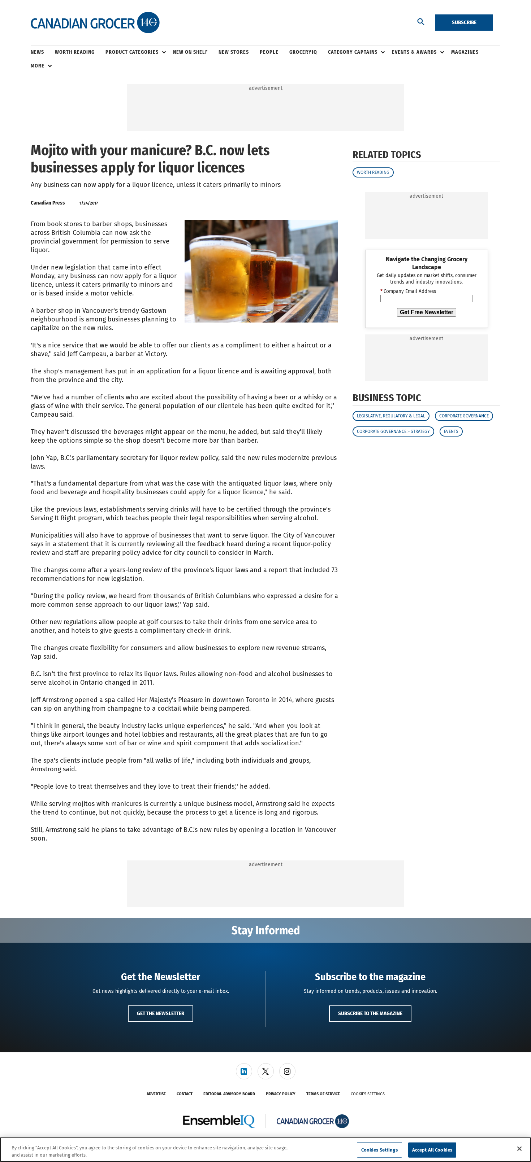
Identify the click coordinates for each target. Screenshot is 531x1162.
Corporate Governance (464, 415)
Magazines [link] (465, 52)
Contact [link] (185, 1094)
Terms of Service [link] (323, 1094)
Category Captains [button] (352, 52)
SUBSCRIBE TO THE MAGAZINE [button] (370, 1013)
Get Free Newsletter (426, 312)
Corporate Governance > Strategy (393, 431)
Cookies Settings (368, 1094)
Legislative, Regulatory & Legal (391, 415)
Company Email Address (408, 291)
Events (451, 431)
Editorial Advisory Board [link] (229, 1094)
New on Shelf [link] (190, 52)
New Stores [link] (234, 52)
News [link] (37, 52)
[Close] (519, 1149)
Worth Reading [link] (75, 52)
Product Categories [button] (132, 52)
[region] (265, 1149)
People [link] (269, 52)
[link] (244, 1071)
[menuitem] (43, 52)
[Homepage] (95, 23)
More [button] (37, 66)
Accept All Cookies (432, 1150)
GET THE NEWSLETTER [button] (160, 1013)
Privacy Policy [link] (280, 1094)
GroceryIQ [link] (303, 52)
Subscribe (464, 22)
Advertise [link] (156, 1094)
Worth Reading (373, 172)
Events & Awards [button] (414, 52)
